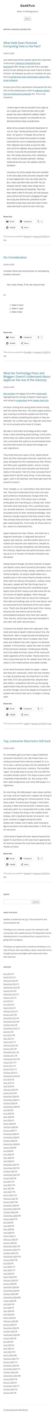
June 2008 (7, 1154)
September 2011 (10, 1059)
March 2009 (8, 1123)
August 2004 (8, 1300)
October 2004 (9, 1294)
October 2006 (9, 1212)
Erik (26, 919)
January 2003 (8, 1362)
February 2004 (9, 1321)
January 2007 (8, 1202)
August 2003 (8, 1338)
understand (21, 400)
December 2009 (9, 1096)
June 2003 (7, 1345)
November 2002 (10, 1369)
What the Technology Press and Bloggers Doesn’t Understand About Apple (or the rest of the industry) (26, 376)
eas (4, 240)
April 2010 (7, 1086)
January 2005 (8, 1283)
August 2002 (8, 1379)
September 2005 (10, 1256)
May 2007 (7, 1188)
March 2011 (8, 1066)
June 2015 (7, 974)
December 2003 (9, 1328)
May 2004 (7, 1311)
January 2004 (8, 1324)
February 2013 (9, 1011)
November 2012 (10, 1021)
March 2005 (8, 1277)
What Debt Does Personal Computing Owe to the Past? (22, 44)
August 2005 (8, 1260)
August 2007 (8, 1178)
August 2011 (8, 1062)
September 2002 (10, 1375)
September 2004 (10, 1297)
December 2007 (9, 1164)
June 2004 (7, 1307)
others (23, 393)
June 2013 (7, 1004)
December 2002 (9, 1365)
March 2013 (8, 1008)
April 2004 (7, 1314)
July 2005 (7, 1263)
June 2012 (7, 1035)
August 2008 (8, 1147)
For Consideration (15, 257)
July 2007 (7, 1181)
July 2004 (7, 1304)
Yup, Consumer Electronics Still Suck (27, 741)
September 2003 (10, 1335)
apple (26, 723)
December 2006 (9, 1205)
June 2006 (7, 1226)
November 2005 (10, 1249)
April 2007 (7, 1192)
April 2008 (7, 1161)
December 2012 (9, 1018)
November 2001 (10, 1386)
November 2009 (10, 1100)
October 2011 (9, 1055)
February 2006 (9, 1239)
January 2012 (8, 1048)
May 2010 (7, 1083)
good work (42, 393)
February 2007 (9, 1198)
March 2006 (8, 1236)
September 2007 (10, 1174)
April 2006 (7, 1232)
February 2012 (9, 1045)
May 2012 (7, 1038)
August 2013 (8, 997)
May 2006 (7, 1229)
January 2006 (8, 1243)
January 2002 (8, 1382)
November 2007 (10, 1168)
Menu (27, 19)
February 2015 (9, 980)
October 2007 (9, 1171)
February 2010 (9, 1089)
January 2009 (8, 1130)
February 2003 (9, 1358)
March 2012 (8, 1042)
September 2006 (10, 1215)
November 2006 (10, 1209)
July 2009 (7, 1110)
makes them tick (40, 400)
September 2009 (10, 1106)
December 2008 (9, 1134)
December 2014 (9, 984)
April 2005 (7, 1273)
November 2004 (10, 1290)
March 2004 (8, 1318)
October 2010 (9, 1072)
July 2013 (7, 1001)
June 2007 (7, 1185)
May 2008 (7, 1157)
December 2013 (9, 994)
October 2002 (9, 1372)
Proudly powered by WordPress (15, 1410)
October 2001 (9, 1389)
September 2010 (10, 1076)
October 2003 (9, 1331)
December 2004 (9, 1287)
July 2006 (7, 1222)
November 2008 (10, 1137)
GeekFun (27, 5)
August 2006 (8, 1219)
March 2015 (8, 977)
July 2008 (7, 1151)
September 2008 (10, 1144)
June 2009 (7, 1113)
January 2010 (8, 1093)
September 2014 (10, 987)
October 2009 (9, 1103)
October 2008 (9, 1140)
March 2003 (8, 1355)
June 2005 (7, 1266)
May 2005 (7, 1270)
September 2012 (10, 1028)
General (27, 236)
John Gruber (9, 393)
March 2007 (8, 1195)
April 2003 (7, 1352)
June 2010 (7, 1079)
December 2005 (9, 1246)
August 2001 (8, 1392)
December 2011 (9, 1052)
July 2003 (7, 1341)
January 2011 (8, 1069)
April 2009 (7, 1120)
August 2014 (8, 991)
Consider (28, 352)
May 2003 (7, 1348)
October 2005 (9, 1253)
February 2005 (9, 1280)
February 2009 (9, 1127)
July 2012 (7, 1031)
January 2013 (8, 1014)
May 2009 (7, 1117)
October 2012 (9, 1025)
